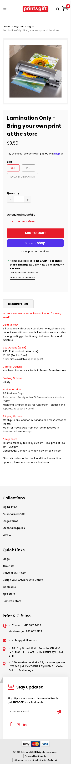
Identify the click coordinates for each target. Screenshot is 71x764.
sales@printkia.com (24, 640)
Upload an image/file (21, 215)
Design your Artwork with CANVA (23, 580)
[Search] (57, 9)
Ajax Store (9, 594)
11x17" (29, 168)
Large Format (11, 521)
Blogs (6, 559)
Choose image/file (22, 221)
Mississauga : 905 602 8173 (25, 631)
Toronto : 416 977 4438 (26, 625)
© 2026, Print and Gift (24, 752)
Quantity (13, 193)
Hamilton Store (12, 601)
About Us (8, 566)
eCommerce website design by (30, 760)
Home (6, 26)
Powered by (31, 756)
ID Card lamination (23, 176)
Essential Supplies (14, 528)
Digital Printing (22, 26)
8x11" (13, 168)
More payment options (35, 251)
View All (7, 535)
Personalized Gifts (14, 514)
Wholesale (9, 587)
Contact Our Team (14, 573)
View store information (22, 277)
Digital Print (10, 507)
